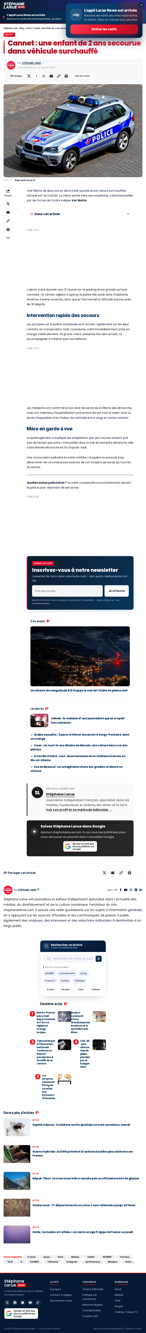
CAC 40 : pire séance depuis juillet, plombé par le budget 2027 (85, 1054)
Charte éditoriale (92, 1289)
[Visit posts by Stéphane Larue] (11, 65)
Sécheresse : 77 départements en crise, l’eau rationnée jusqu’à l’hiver (84, 1205)
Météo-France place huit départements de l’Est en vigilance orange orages (45, 1022)
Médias (75, 1257)
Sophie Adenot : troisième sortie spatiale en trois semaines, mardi (81, 1125)
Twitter (91, 1257)
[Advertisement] (80, 258)
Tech (81, 989)
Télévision (52, 1261)
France (31, 1257)
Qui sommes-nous (61, 1300)
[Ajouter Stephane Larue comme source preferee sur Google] (80, 846)
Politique (80, 980)
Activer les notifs (104, 29)
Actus (9, 34)
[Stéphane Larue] (14, 5)
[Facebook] (120, 890)
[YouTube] (126, 890)
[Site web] (116, 890)
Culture (65, 980)
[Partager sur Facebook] (36, 76)
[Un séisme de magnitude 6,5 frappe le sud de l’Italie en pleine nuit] (80, 656)
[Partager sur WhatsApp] (44, 76)
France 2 (50, 980)
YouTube (124, 1257)
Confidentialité (91, 1310)
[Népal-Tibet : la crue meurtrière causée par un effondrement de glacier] (17, 1182)
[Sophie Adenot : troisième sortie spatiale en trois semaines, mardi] (17, 1129)
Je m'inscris (116, 591)
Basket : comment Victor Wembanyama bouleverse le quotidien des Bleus (80, 1022)
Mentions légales (92, 1305)
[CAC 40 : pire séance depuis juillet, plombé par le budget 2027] (99, 1044)
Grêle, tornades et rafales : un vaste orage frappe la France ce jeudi (82, 1232)
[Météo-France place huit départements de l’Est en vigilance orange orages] (64, 1016)
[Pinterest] (136, 890)
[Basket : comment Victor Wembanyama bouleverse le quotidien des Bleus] (99, 1016)
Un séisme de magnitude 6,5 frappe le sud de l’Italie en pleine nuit (78, 690)
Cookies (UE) (90, 1316)
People (65, 989)
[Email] (51, 76)
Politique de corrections (89, 1297)
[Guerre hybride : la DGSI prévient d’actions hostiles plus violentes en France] (17, 1156)
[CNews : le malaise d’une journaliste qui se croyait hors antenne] (39, 720)
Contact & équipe (61, 1295)
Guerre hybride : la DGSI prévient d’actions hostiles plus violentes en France (82, 1154)
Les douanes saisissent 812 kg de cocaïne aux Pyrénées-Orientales (48, 1087)
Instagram (71, 1261)
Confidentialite (40, 603)
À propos (55, 1289)
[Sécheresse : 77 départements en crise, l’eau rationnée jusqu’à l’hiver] (17, 1209)
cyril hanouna (67, 973)
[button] (59, 76)
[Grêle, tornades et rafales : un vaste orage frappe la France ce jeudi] (17, 1236)
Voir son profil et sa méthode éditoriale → (79, 810)
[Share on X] (29, 76)
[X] (7, 1303)
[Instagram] (130, 890)
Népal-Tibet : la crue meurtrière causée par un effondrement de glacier (85, 1178)
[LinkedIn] (140, 890)
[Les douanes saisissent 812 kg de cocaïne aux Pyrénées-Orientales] (64, 1079)
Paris (60, 1257)
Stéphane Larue (31, 63)
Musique (112, 1261)
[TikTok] (38, 1303)
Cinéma (95, 989)
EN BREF (49, 973)
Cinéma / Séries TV (126, 1312)
